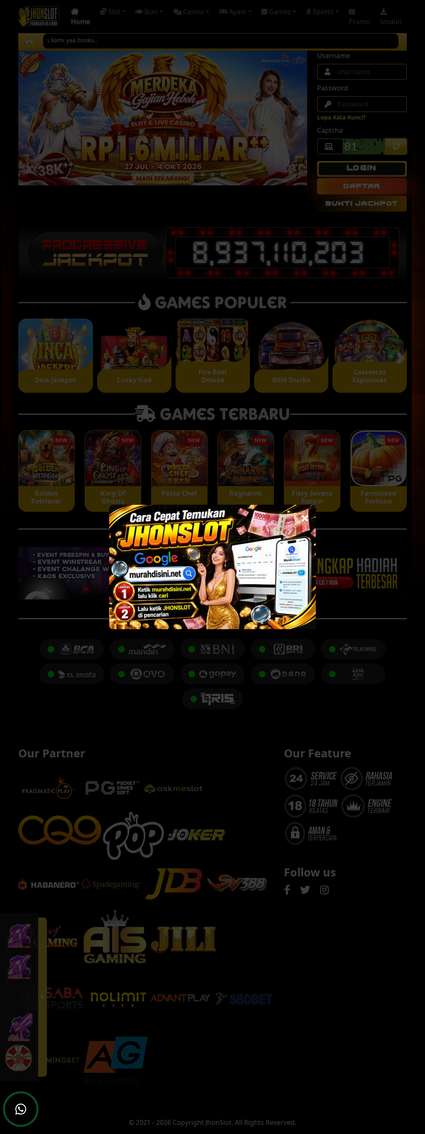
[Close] (305, 516)
